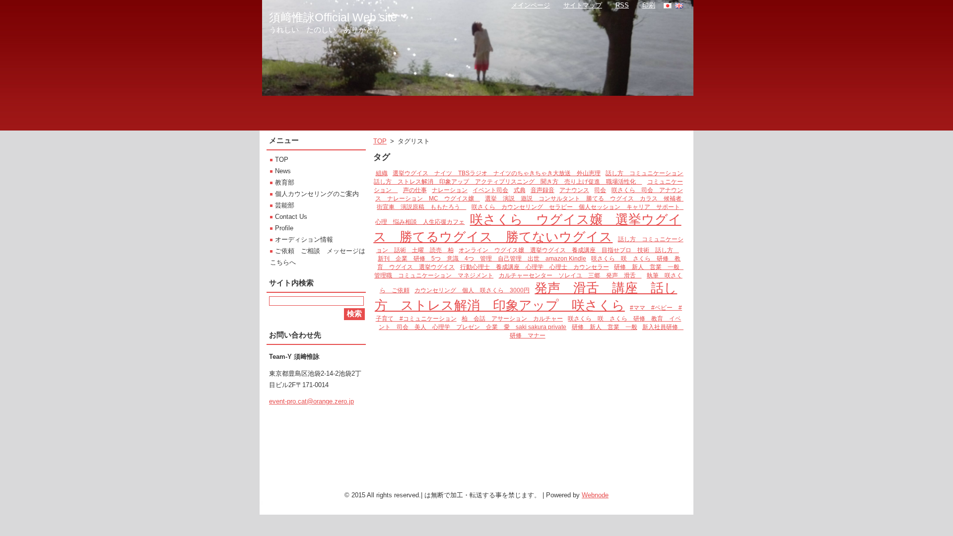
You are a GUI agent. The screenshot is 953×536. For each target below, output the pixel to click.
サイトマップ (582, 5)
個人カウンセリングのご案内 (317, 194)
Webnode (595, 495)
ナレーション (450, 190)
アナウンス (574, 190)
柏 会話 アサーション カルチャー (512, 318)
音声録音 (542, 190)
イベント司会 (490, 190)
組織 (382, 173)
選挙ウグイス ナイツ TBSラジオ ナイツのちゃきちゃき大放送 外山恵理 (497, 173)
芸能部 (284, 205)
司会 (600, 190)
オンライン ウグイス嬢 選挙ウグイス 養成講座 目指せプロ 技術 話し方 (569, 250)
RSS (622, 5)
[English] (679, 5)
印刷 (648, 5)
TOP (380, 141)
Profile (284, 228)
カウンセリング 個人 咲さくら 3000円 (472, 290)
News (283, 171)
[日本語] (668, 5)
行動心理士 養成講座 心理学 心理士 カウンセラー (534, 267)
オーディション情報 (304, 239)
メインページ (530, 5)
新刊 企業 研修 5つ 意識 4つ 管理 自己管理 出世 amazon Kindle (482, 258)
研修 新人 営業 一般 (604, 327)
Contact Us (291, 216)
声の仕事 (415, 190)
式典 (520, 190)
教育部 (284, 182)
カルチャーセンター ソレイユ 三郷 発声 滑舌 (570, 275)
